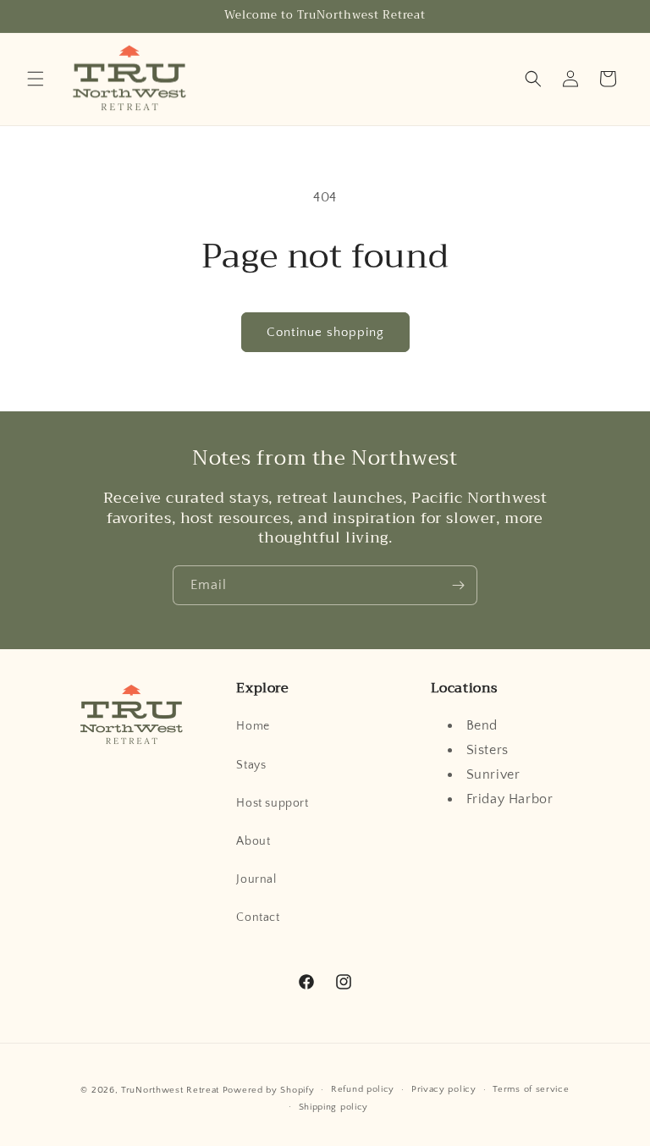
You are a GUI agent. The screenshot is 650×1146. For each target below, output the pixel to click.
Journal (256, 879)
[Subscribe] (457, 585)
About (253, 841)
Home (252, 726)
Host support (272, 803)
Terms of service (531, 1089)
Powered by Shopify (269, 1090)
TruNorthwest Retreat (170, 1090)
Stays (251, 765)
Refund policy (362, 1089)
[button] (35, 78)
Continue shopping (325, 332)
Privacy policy (443, 1089)
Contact (257, 917)
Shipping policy (334, 1107)
